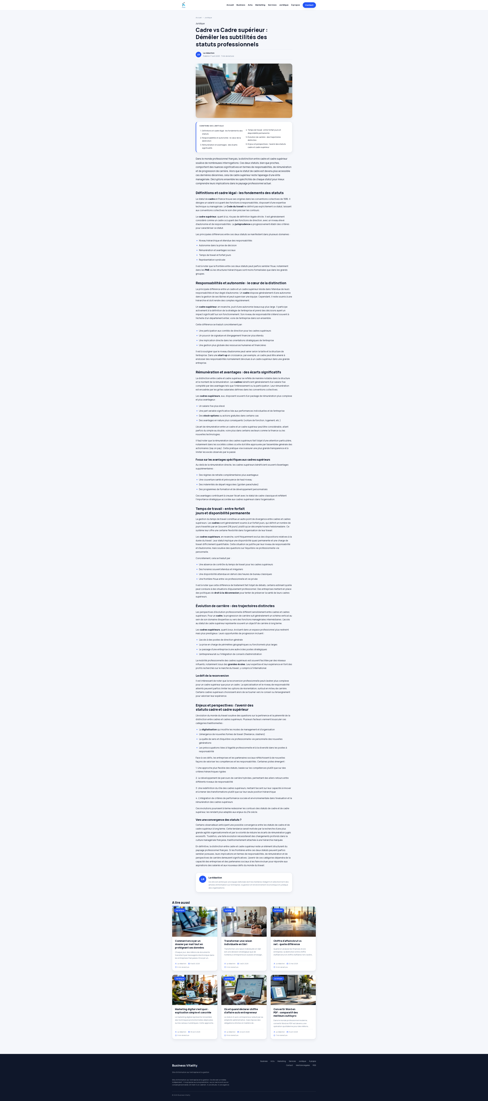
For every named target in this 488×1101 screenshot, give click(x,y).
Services (272, 5)
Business (241, 5)
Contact (309, 5)
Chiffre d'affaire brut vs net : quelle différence (287, 942)
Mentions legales (303, 1065)
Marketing (260, 5)
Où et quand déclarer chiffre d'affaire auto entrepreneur (241, 1011)
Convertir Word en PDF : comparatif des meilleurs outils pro (285, 1012)
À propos (295, 5)
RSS (314, 1065)
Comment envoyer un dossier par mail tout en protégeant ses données (189, 944)
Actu (250, 5)
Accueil (230, 5)
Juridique (283, 5)
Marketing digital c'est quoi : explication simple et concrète (193, 1011)
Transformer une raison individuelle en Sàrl (238, 942)
